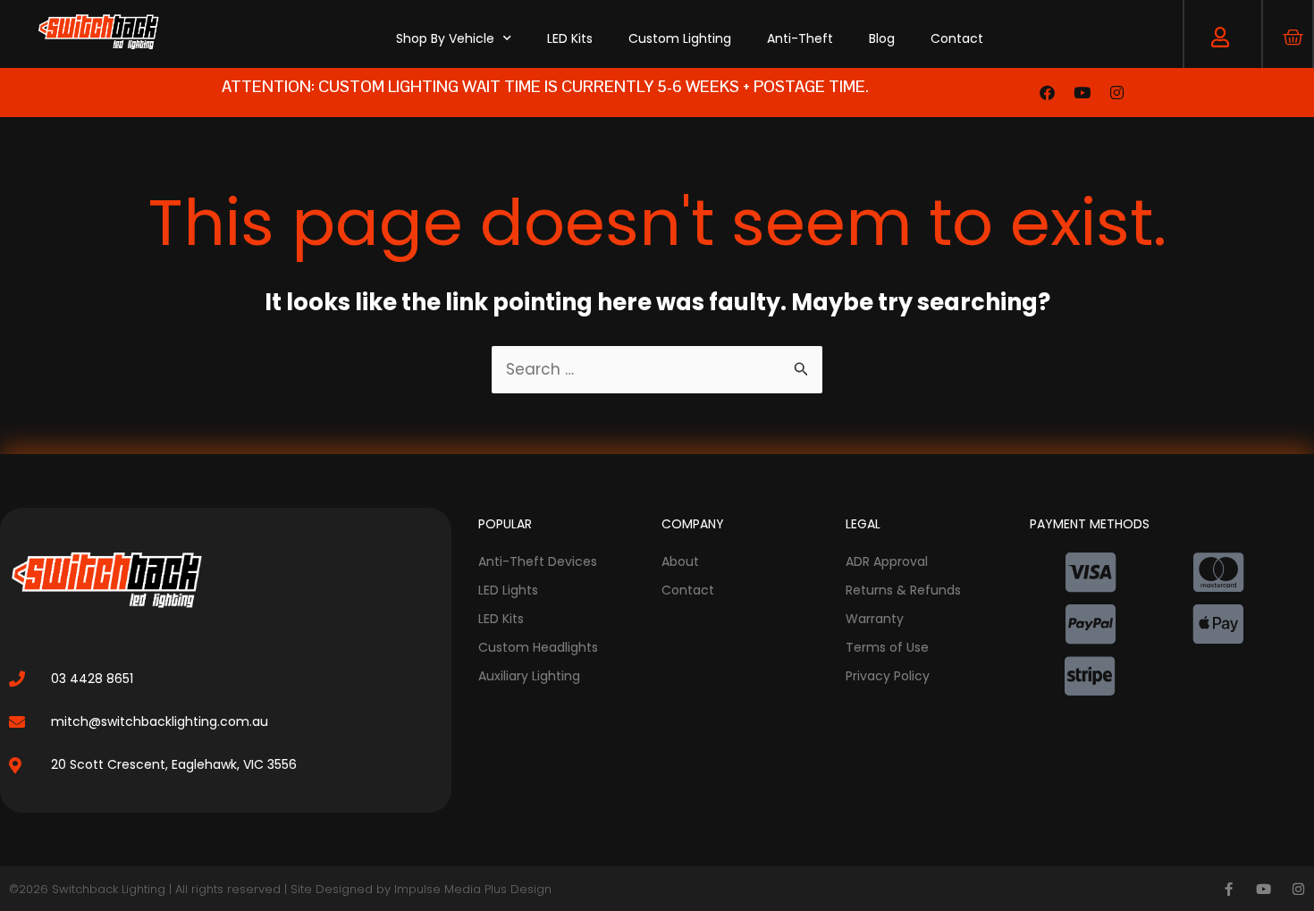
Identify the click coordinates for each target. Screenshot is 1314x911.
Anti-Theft (800, 38)
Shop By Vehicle (445, 38)
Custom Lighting (679, 38)
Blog (882, 38)
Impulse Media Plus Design (473, 889)
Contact (957, 38)
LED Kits (570, 38)
